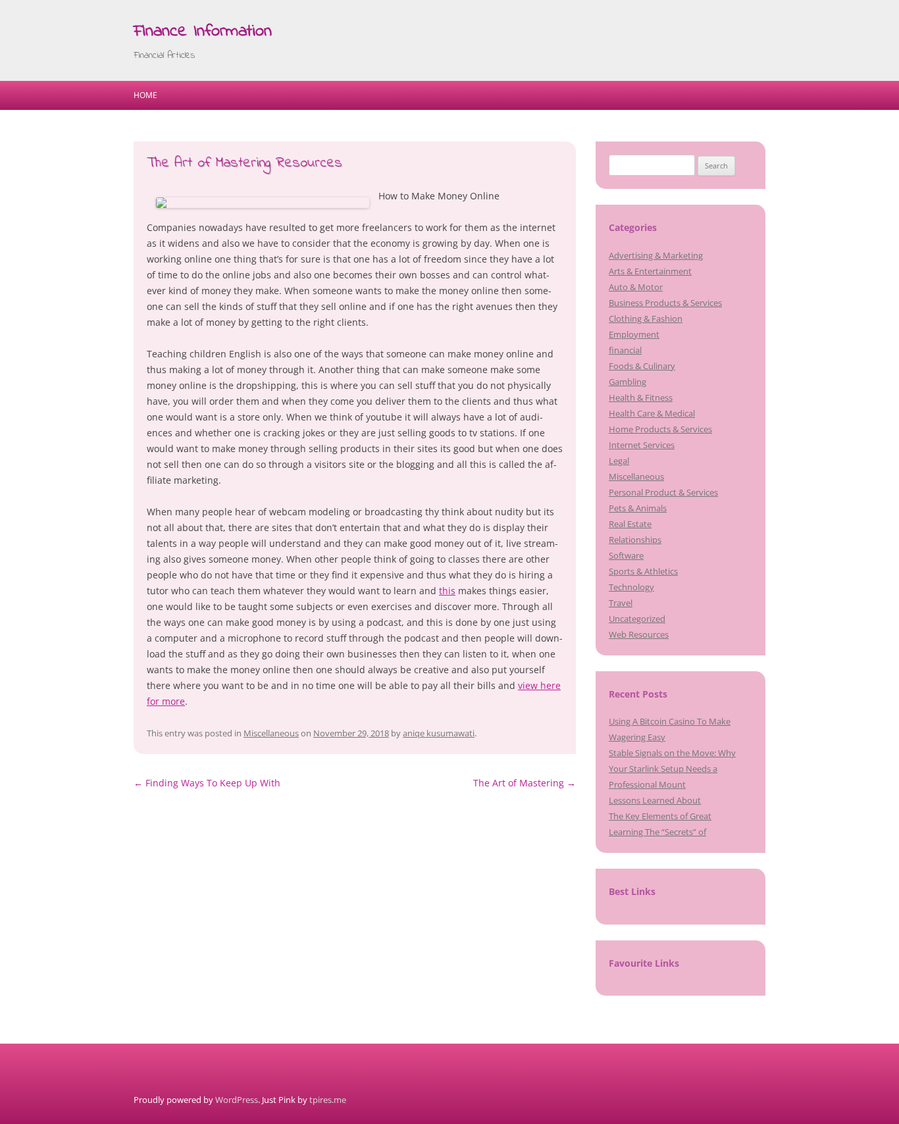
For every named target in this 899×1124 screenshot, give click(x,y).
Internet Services (642, 445)
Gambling (627, 382)
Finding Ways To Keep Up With (207, 783)
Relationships (635, 540)
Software (626, 555)
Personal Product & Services (663, 492)
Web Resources (639, 634)
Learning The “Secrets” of (657, 832)
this (447, 590)
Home (145, 95)
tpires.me (327, 1100)
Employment (634, 334)
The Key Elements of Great (660, 816)
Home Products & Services (660, 429)
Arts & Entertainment (650, 271)
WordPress (236, 1100)
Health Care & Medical (652, 413)
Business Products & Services (665, 303)
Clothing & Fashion (645, 318)
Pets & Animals (638, 508)
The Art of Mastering (524, 783)
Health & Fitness (641, 397)
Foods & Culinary (642, 366)
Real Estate (630, 524)
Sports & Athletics (643, 571)
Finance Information (203, 31)
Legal (619, 461)
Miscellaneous (271, 733)
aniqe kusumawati (439, 733)
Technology (631, 587)
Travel (620, 603)
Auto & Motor (636, 287)
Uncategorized (637, 619)
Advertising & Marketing (656, 255)
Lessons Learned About (655, 800)
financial (625, 350)
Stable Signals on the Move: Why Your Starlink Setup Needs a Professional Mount (672, 768)
